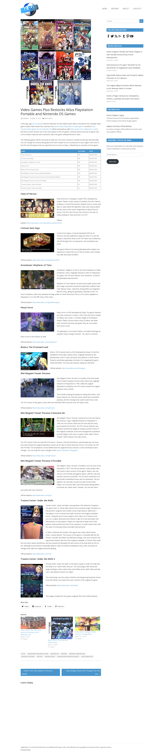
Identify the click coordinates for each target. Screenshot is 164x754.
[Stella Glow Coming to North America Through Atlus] (87, 624)
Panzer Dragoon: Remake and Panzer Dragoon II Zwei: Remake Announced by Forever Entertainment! (124, 55)
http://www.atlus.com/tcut (41, 554)
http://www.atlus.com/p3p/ (42, 495)
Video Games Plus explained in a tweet (84, 129)
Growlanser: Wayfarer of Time (38, 654)
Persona (64, 654)
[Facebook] (108, 37)
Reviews (115, 8)
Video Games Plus (87, 656)
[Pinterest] (128, 37)
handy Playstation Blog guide (67, 450)
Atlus (23, 654)
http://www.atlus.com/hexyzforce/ (44, 342)
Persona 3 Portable (28, 656)
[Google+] (120, 37)
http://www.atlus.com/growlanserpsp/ (46, 302)
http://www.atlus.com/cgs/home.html (45, 260)
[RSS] (116, 37)
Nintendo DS (55, 654)
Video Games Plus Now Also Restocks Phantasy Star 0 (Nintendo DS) (31, 632)
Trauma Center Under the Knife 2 (68, 656)
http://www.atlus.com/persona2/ (44, 456)
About (126, 8)
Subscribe (112, 161)
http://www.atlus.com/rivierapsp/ (73, 368)
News (104, 8)
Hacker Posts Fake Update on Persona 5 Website (37, 672)
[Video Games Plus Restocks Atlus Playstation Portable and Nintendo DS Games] (56, 107)
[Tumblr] (124, 37)
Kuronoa (25, 118)
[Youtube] (132, 37)
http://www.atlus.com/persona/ (43, 408)
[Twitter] (112, 37)
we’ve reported (37, 124)
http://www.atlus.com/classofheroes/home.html (44, 223)
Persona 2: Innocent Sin (77, 654)
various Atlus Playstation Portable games (69, 126)
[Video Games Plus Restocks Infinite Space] (60, 628)
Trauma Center (50, 656)
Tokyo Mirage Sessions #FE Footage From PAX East (83, 672)
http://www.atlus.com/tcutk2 (67, 585)
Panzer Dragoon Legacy (115, 115)
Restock (39, 656)
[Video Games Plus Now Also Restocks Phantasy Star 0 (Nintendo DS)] (33, 623)
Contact (137, 8)
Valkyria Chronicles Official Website (119, 126)
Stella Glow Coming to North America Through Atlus (85, 633)
